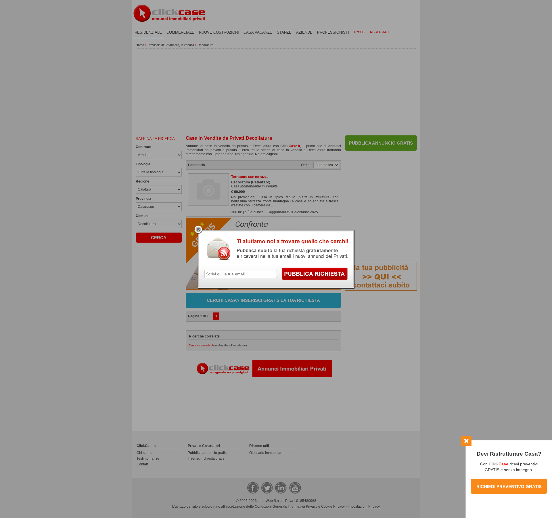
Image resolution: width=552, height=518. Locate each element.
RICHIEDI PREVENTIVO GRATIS (509, 486)
